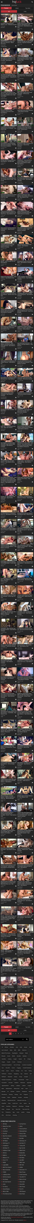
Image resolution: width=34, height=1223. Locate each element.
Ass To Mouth (5, 1050)
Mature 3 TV (6, 1157)
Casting (9, 1059)
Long (25, 11)
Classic (20, 1059)
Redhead (14, 1097)
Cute (3, 1067)
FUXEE (4, 1172)
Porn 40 (5, 1133)
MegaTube (3, 199)
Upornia (2, 81)
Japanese (29, 1082)
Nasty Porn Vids (7, 1126)
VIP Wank (5, 1140)
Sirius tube (22, 1181)
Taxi (13, 1109)
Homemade (21, 1079)
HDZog (18, 199)
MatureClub (19, 648)
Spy (29, 1103)
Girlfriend (4, 1076)
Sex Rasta (5, 1179)
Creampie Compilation (7, 1064)
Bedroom (24, 1050)
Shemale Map (23, 1136)
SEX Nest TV (6, 1148)
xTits (18, 45)
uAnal (2, 331)
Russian (20, 1097)
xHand (18, 853)
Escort (12, 1070)
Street (3, 1109)
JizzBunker (3, 63)
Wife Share (8, 1115)
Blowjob (3, 1056)
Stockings (21, 1106)
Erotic (7, 1070)
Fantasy (17, 1070)
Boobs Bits (22, 1152)
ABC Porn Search (7, 1167)
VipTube (2, 148)
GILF (31, 1073)
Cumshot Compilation (27, 1064)
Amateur (12, 1047)
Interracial (22, 1082)
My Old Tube (23, 1155)
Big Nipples (15, 1053)
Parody (30, 1091)
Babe (11, 1050)
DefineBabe (19, 366)
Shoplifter (4, 1103)
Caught (15, 1059)
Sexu (18, 79)
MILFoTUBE (6, 1191)
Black (26, 1053)
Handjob (26, 1076)
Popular (6, 8)
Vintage (28, 1112)
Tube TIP (5, 1128)
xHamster (3, 27)
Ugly (14, 1112)
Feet (26, 1070)
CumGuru (5, 1131)
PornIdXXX (19, 281)
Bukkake (25, 1056)
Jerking (12, 1085)
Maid (3, 1088)
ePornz (5, 1152)
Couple (8, 1062)
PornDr (2, 583)
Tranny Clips (6, 1138)
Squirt (3, 1106)
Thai (2, 1112)
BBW (19, 1050)
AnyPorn (19, 132)
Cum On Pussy (17, 1064)
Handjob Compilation (6, 1079)
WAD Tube (22, 1162)
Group (20, 1076)
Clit (24, 1059)
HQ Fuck (17, 2)
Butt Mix (22, 1138)
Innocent (10, 1082)
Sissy (9, 1103)
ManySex (19, 216)
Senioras (19, 298)
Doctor (13, 1067)
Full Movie (4, 1073)
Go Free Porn (23, 1124)
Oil (8, 1091)
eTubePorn (5, 1145)
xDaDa (21, 1167)
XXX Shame (23, 1191)
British (13, 1056)
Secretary (26, 1097)
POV (21, 1094)
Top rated (27, 8)
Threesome (8, 1112)
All (9, 11)
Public (8, 1097)
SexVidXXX (3, 132)
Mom (27, 1088)
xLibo (4, 1184)
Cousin (13, 1062)
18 (2, 1047)
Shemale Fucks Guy (21, 1100)
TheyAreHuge (4, 46)
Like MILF (22, 1160)
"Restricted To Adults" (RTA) (17, 1217)
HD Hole (5, 1124)
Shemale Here (23, 1131)
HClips (18, 466)
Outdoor (18, 1091)
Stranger (27, 1106)
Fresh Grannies (23, 1174)
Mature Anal (16, 1088)
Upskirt (23, 1112)
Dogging (19, 1067)
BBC (15, 1050)
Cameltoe (4, 1059)
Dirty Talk (8, 1067)
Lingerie (29, 1085)
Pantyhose (24, 1091)
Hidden (15, 1079)
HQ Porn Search (7, 1177)
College (29, 1059)
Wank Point (22, 1150)
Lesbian (24, 1085)
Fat (22, 1070)
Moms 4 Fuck (23, 1179)
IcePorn (2, 464)
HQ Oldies (22, 1157)
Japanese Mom (5, 1085)
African (6, 1047)
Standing (8, 1106)
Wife (3, 1115)
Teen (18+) (18, 1109)
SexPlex (19, 166)
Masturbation (9, 1088)
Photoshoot (4, 1094)
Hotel (27, 1079)
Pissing (16, 1094)
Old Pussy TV (6, 1143)
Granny (15, 1076)
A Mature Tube (6, 1150)
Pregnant (26, 1094)
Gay (21, 1073)
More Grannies (6, 1169)
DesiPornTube (4, 98)
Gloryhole (10, 1076)
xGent (21, 1126)
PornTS (21, 1189)
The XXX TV (23, 1177)
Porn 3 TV (5, 1160)
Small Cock (15, 1103)
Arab (21, 1047)
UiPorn (2, 183)
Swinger (8, 1109)
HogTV (18, 97)
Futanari (10, 1073)
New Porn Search (7, 1136)
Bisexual (21, 1053)
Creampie (19, 1062)
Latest (17, 8)
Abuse (25, 1220)
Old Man (12, 1091)
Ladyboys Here (6, 1174)
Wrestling (15, 1115)
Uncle (18, 1112)
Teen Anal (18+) (25, 1109)
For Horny (5, 1186)
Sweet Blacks (6, 1189)
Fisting (30, 1070)
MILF (22, 1088)
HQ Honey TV (23, 1140)
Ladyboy (18, 1085)
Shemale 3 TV (23, 1169)
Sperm (25, 1103)
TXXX (2, 485)
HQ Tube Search (7, 1181)
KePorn (2, 216)
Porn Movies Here (7, 1193)
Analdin (19, 63)
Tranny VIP (22, 1145)
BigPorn (5, 1155)
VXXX (18, 29)
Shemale (4, 1100)
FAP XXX (22, 1165)
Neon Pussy (22, 1172)
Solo (21, 1103)
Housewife (4, 1082)
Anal (17, 1047)
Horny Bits (22, 1184)
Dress (3, 1070)
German (26, 1073)
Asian (30, 1047)
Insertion (16, 1082)
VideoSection (3, 398)
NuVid (18, 482)
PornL (2, 870)
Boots (8, 1056)
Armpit (25, 1047)
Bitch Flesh (22, 1193)
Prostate (3, 1097)
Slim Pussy (22, 1186)
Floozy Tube (23, 1133)
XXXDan (2, 682)
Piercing (11, 1094)
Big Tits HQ (22, 1148)
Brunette (19, 1056)
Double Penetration (27, 1067)
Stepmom (14, 1106)
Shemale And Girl (11, 1100)
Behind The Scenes (6, 1053)
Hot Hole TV (22, 1143)
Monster (3, 1091)
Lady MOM (5, 1165)
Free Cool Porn (23, 1128)
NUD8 (4, 1162)
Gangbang (16, 1073)
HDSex (2, 115)
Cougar (3, 1062)
